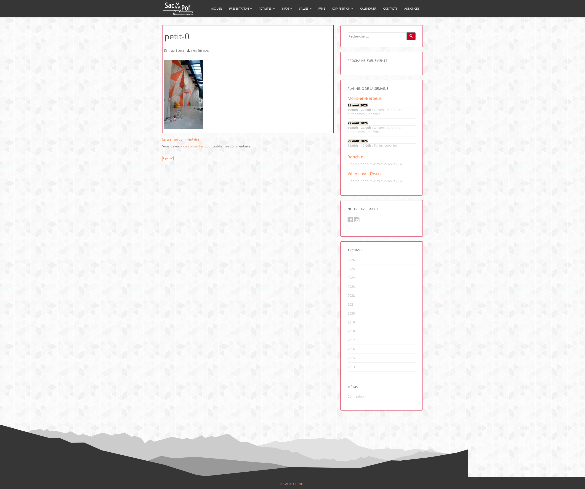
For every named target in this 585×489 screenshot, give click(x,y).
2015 (351, 358)
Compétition (341, 9)
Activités (265, 9)
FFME (321, 9)
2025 (351, 268)
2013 (351, 367)
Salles (304, 9)
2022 (351, 295)
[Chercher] (411, 36)
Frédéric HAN (200, 51)
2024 (351, 277)
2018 (351, 331)
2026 (351, 260)
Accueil (216, 9)
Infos (286, 9)
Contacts (390, 9)
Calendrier (368, 9)
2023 (351, 286)
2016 (351, 349)
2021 (351, 304)
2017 (351, 340)
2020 (351, 313)
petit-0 (169, 158)
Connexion (356, 396)
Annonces (411, 9)
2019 (351, 322)
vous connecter (192, 146)
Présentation (239, 9)
